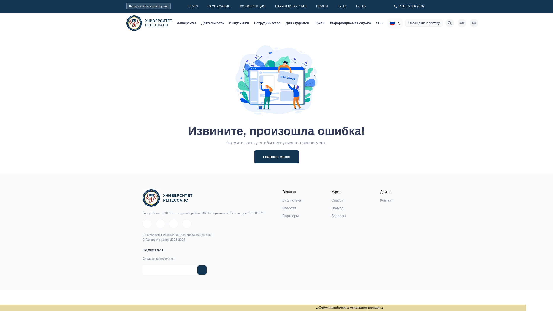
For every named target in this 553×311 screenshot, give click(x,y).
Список (337, 200)
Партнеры (290, 216)
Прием (322, 6)
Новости (289, 208)
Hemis (192, 6)
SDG (379, 23)
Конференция (252, 6)
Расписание (219, 6)
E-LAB (361, 6)
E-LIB (342, 6)
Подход (337, 208)
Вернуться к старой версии (148, 6)
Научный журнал (291, 6)
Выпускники (239, 23)
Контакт (386, 200)
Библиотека (291, 200)
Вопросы (338, 216)
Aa (461, 23)
